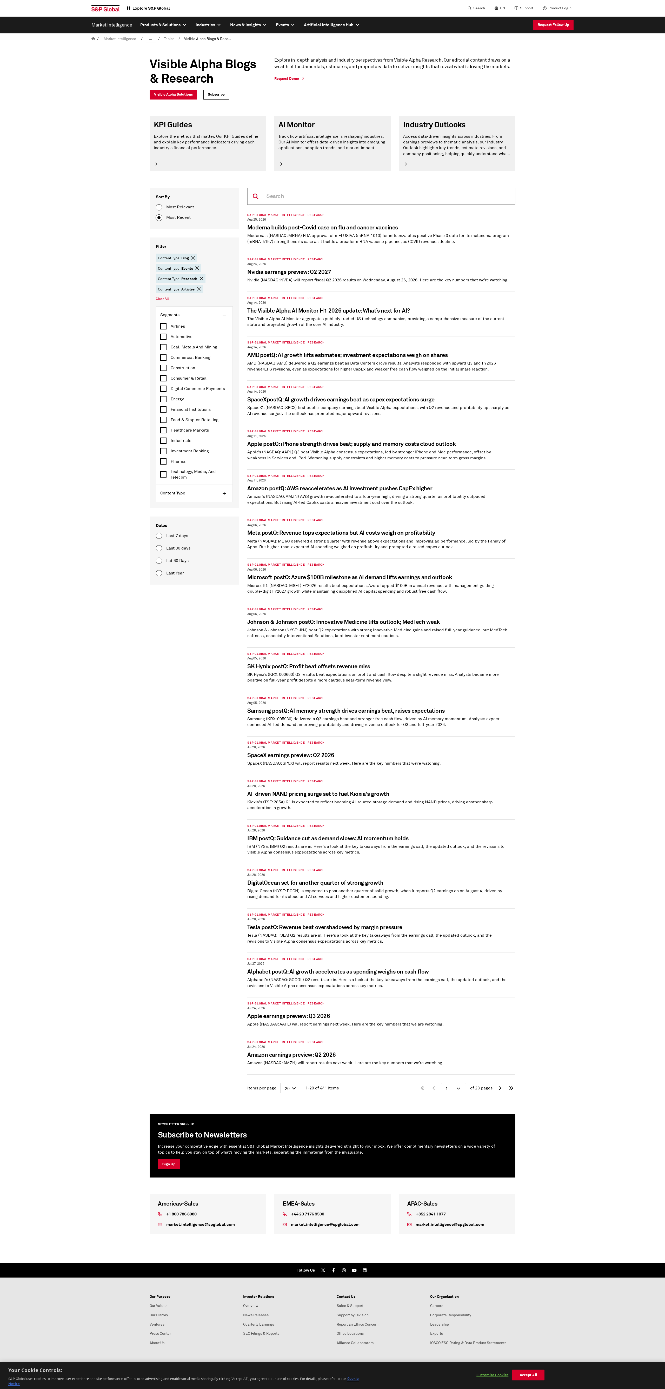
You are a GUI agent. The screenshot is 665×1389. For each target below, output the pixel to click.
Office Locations (350, 1333)
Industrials (181, 440)
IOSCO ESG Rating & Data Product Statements (468, 1343)
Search (479, 8)
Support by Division (353, 1315)
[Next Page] (500, 1088)
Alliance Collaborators (355, 1343)
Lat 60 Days (177, 560)
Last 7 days (177, 535)
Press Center (160, 1333)
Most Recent (178, 217)
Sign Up (168, 1164)
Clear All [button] (162, 299)
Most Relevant (180, 207)
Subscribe (216, 94)
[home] (93, 39)
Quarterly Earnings (258, 1324)
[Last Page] (511, 1088)
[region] (332, 1375)
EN (502, 8)
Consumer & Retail (189, 378)
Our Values (158, 1306)
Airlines (178, 326)
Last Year (175, 573)
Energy (177, 399)
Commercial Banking (190, 357)
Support (526, 8)
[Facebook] (333, 1270)
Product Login (559, 8)
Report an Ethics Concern (357, 1324)
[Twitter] (323, 1270)
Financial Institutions (191, 409)
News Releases (256, 1315)
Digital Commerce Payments (198, 388)
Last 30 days (178, 548)
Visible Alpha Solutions (173, 94)
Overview (250, 1306)
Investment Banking (190, 451)
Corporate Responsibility (450, 1315)
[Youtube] (354, 1270)
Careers (436, 1306)
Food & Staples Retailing (194, 419)
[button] (193, 258)
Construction (183, 368)
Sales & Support (350, 1306)
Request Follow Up (553, 24)
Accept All (528, 1375)
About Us (157, 1343)
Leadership (439, 1324)
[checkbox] (194, 326)
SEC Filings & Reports (261, 1333)
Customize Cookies (492, 1375)
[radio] (159, 207)
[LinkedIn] (365, 1270)
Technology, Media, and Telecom (193, 474)
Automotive (181, 336)
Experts (436, 1333)
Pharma (178, 461)
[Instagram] (344, 1270)
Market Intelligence (120, 39)
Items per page (261, 1088)
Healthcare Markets (190, 430)
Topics (169, 39)
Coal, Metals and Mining (194, 347)
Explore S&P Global (151, 8)
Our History (159, 1315)
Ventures (157, 1324)
